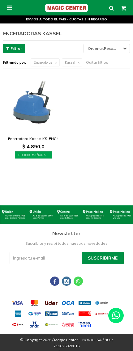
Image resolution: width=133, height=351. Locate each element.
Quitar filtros (97, 62)
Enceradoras (43, 62)
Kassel (70, 62)
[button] (111, 7)
